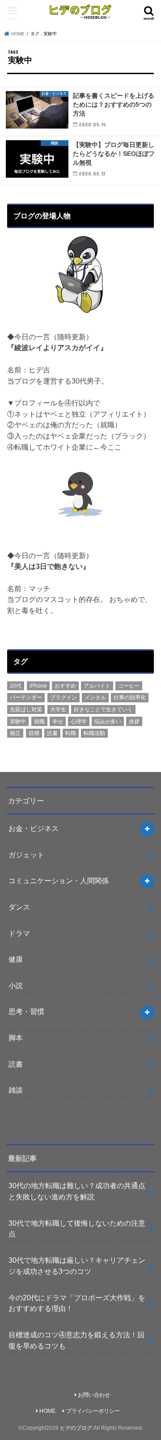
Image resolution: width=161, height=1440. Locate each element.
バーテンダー (26, 697)
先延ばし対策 (26, 709)
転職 (70, 733)
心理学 (79, 721)
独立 (15, 733)
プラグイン (63, 697)
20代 (15, 686)
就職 (39, 721)
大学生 (58, 709)
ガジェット (26, 855)
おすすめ (65, 686)
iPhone (38, 686)
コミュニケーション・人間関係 (58, 881)
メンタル (95, 697)
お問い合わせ (94, 1395)
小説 (15, 985)
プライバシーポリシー (93, 1411)
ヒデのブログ (76, 1428)
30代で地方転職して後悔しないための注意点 (76, 1228)
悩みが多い (107, 721)
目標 (34, 733)
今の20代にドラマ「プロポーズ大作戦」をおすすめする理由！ (76, 1303)
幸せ (57, 721)
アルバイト (97, 686)
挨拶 (134, 721)
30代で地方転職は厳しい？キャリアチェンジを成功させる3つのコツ (76, 1265)
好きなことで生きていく (103, 709)
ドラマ (19, 933)
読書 (52, 733)
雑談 (15, 1090)
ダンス (19, 907)
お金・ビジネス (33, 828)
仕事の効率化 (130, 697)
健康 (15, 959)
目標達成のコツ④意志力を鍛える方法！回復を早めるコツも (76, 1340)
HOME (47, 1411)
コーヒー (129, 686)
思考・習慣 (26, 1011)
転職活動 (94, 733)
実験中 (18, 721)
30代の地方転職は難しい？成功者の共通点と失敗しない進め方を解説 (76, 1191)
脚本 (15, 1038)
